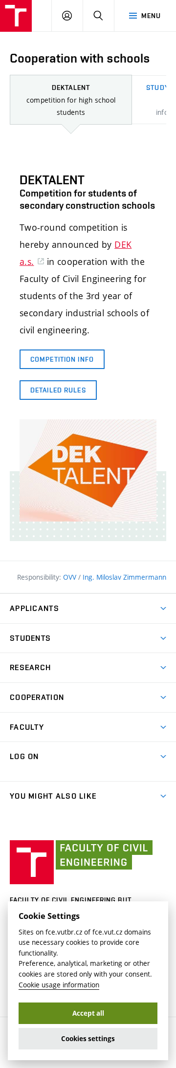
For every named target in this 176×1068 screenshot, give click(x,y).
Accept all (88, 1013)
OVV (70, 577)
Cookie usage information (59, 984)
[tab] (71, 100)
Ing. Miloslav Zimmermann (124, 577)
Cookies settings (88, 1038)
